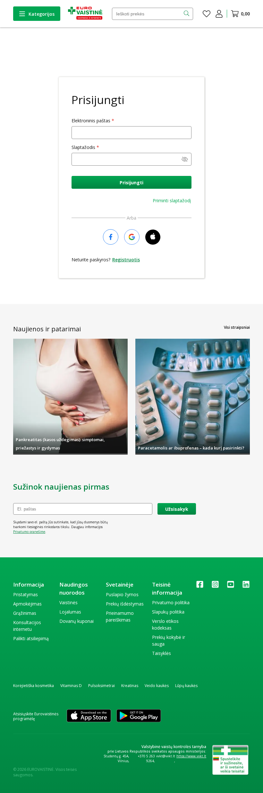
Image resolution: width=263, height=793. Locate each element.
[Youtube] (230, 586)
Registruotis (126, 260)
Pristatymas (25, 594)
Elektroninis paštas (91, 121)
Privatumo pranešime (29, 531)
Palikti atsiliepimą (31, 638)
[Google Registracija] (132, 237)
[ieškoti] (187, 14)
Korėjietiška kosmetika (33, 685)
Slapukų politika (168, 612)
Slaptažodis (83, 147)
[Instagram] (215, 586)
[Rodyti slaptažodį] (184, 159)
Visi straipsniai (237, 327)
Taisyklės (161, 653)
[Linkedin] (246, 586)
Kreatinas (129, 685)
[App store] (88, 716)
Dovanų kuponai (76, 621)
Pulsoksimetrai (101, 685)
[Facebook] (200, 586)
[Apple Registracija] (153, 237)
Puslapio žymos (122, 594)
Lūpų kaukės (186, 685)
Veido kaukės (157, 685)
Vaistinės (68, 602)
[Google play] (138, 716)
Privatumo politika (171, 602)
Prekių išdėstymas (125, 604)
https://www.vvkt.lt (191, 756)
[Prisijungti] (219, 14)
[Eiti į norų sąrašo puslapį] (206, 14)
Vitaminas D (71, 685)
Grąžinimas (24, 613)
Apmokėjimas (27, 604)
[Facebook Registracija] (111, 237)
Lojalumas (70, 612)
